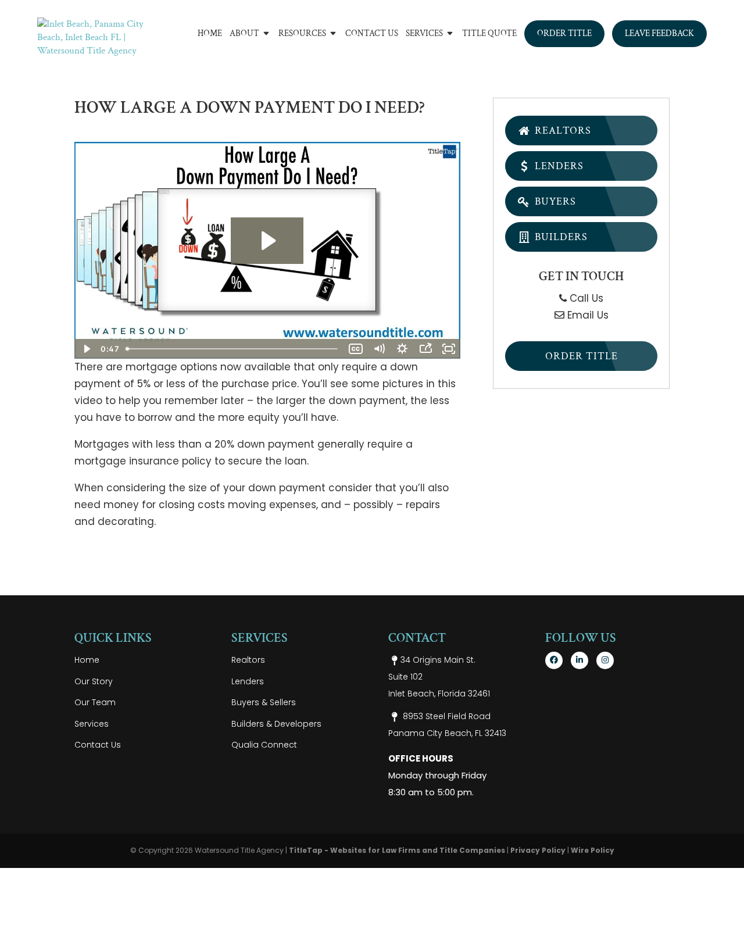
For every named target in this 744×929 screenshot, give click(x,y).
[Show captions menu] (355, 349)
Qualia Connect (264, 745)
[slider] (232, 349)
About (244, 34)
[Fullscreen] (448, 349)
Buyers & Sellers (263, 702)
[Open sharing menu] (425, 349)
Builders (560, 237)
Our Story (93, 681)
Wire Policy (592, 850)
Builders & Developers (276, 724)
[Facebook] (554, 660)
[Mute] (379, 349)
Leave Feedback (659, 33)
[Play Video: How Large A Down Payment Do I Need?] (267, 240)
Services (424, 34)
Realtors (561, 130)
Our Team (95, 702)
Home (210, 34)
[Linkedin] (579, 660)
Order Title (564, 33)
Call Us (585, 298)
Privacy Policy (538, 850)
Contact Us (371, 34)
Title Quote (489, 34)
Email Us (586, 315)
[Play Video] (86, 349)
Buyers (554, 201)
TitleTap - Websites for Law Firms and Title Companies (397, 850)
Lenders (558, 166)
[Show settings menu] (402, 349)
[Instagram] (605, 660)
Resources (302, 34)
